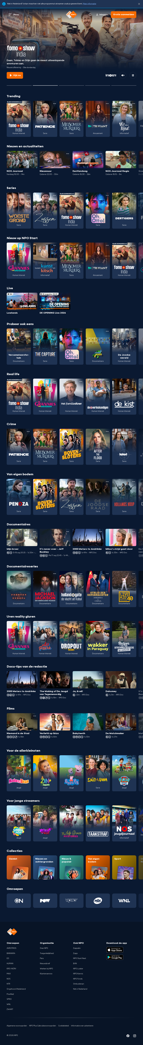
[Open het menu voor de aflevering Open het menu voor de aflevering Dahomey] (133, 674)
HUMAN (10, 964)
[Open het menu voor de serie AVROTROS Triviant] (107, 103)
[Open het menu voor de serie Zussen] (54, 195)
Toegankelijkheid (47, 953)
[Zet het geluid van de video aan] (123, 75)
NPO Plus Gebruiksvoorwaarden (42, 1026)
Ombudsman (78, 984)
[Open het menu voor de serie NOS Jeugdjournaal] (133, 808)
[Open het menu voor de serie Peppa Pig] (81, 758)
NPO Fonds (77, 979)
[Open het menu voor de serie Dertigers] (133, 195)
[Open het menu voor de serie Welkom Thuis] (54, 808)
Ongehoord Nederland (16, 989)
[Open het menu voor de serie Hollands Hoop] (133, 481)
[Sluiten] (139, 4)
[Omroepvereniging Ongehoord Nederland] (19, 901)
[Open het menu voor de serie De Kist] (133, 381)
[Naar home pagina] (71, 14)
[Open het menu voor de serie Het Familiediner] (81, 381)
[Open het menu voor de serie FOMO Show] (28, 103)
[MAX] (98, 901)
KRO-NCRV (11, 969)
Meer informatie (89, 4)
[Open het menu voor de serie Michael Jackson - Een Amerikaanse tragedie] (54, 573)
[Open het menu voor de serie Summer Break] (28, 808)
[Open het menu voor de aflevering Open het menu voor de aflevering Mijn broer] (34, 531)
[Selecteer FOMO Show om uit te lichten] (45, 84)
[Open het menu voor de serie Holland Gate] (81, 573)
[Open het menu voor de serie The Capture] (54, 331)
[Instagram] (134, 1036)
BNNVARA (11, 953)
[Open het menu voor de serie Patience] (54, 103)
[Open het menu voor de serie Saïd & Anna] (107, 758)
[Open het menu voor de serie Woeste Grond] (28, 195)
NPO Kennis (78, 974)
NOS (8, 979)
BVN (75, 964)
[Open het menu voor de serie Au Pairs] (54, 623)
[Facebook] (128, 1036)
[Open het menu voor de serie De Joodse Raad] (107, 481)
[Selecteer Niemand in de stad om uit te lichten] (97, 84)
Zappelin (77, 948)
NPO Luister (78, 969)
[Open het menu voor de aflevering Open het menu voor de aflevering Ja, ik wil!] (100, 674)
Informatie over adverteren (82, 1026)
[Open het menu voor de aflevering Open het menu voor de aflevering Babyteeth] (100, 716)
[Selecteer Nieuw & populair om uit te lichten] (123, 84)
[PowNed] (45, 901)
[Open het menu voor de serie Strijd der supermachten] (107, 573)
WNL (9, 1004)
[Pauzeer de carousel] (133, 75)
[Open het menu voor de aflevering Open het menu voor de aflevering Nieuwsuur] (67, 153)
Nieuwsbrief (45, 964)
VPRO (9, 999)
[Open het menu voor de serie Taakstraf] (107, 808)
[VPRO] (71, 901)
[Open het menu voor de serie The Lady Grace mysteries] (81, 808)
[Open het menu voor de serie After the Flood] (107, 431)
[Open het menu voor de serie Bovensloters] (81, 431)
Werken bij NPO (46, 969)
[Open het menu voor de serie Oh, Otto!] (107, 195)
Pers (42, 958)
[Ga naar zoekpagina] (90, 14)
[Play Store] (114, 957)
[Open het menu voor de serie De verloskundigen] (107, 381)
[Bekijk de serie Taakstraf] (98, 823)
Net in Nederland (80, 989)
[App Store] (114, 950)
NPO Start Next (79, 958)
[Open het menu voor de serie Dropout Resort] (81, 623)
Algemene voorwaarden (17, 1026)
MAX (9, 974)
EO (8, 958)
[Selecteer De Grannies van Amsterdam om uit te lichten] (71, 84)
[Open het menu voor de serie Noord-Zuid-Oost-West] (107, 331)
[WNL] (124, 901)
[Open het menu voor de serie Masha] (28, 758)
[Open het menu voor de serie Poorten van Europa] (28, 573)
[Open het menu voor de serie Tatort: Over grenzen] (133, 431)
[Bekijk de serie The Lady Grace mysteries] (71, 823)
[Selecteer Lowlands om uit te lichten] (19, 84)
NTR (8, 984)
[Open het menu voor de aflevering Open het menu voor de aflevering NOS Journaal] (34, 153)
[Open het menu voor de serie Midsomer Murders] (81, 103)
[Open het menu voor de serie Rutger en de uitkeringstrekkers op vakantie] (133, 623)
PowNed (10, 994)
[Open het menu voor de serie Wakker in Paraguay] (107, 623)
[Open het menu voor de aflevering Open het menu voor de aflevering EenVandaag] (100, 153)
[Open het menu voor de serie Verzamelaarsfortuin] (28, 331)
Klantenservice (46, 974)
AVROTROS (11, 948)
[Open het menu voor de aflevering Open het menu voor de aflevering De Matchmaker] (133, 716)
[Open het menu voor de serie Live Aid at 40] (133, 573)
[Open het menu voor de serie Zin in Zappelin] (54, 758)
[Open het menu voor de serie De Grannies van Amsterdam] (28, 245)
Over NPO (44, 948)
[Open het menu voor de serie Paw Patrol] (133, 758)
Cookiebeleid (63, 1026)
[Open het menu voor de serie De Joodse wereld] (133, 331)
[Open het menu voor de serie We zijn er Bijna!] (133, 103)
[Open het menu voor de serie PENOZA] (28, 481)
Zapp (75, 953)
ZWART (10, 1009)
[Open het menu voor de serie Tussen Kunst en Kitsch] (54, 245)
